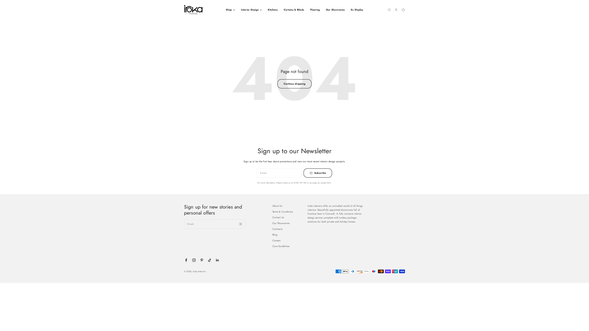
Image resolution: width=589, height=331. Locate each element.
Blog (274, 234)
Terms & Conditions (282, 211)
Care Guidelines (281, 246)
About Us (277, 206)
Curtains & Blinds (294, 9)
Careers (276, 240)
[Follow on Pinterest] (202, 260)
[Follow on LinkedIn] (217, 260)
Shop (229, 9)
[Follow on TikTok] (210, 260)
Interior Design (250, 9)
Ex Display (357, 9)
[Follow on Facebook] (186, 260)
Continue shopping (294, 84)
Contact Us (278, 217)
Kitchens (273, 9)
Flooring (315, 9)
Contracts (277, 229)
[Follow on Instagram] (194, 260)
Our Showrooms (335, 9)
